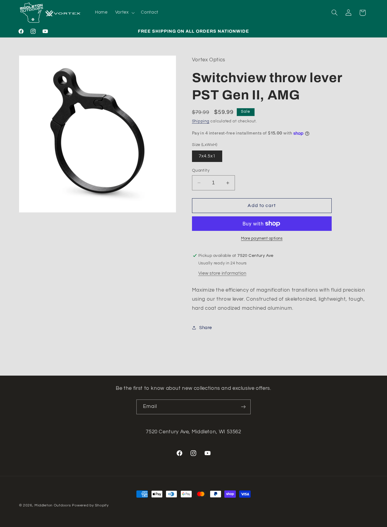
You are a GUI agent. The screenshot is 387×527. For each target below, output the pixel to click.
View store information (222, 273)
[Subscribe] (243, 406)
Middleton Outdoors (52, 505)
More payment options (262, 239)
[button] (124, 12)
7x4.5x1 (207, 156)
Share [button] (205, 327)
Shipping (201, 121)
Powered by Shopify (90, 505)
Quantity (201, 170)
